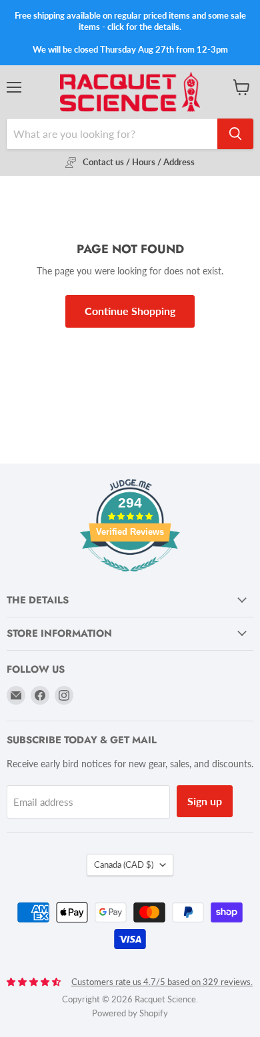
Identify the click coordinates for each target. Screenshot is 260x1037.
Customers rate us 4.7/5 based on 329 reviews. (162, 981)
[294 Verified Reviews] (130, 578)
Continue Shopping (130, 310)
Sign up (204, 801)
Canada (123, 864)
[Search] (235, 134)
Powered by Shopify (130, 1013)
